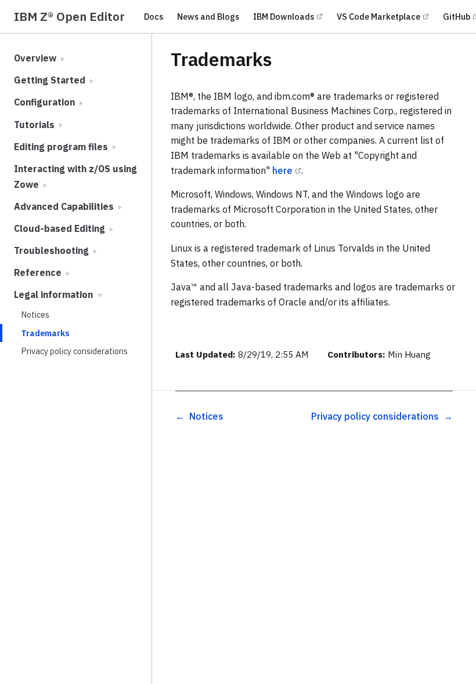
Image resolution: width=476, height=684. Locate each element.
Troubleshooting (52, 250)
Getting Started (51, 80)
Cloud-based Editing (60, 228)
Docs (153, 16)
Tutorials (35, 124)
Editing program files (62, 146)
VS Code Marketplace (378, 16)
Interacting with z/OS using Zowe (75, 176)
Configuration (45, 102)
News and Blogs (208, 16)
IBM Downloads (283, 16)
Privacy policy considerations (74, 350)
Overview (36, 58)
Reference (39, 272)
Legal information (54, 294)
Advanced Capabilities (65, 206)
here (282, 170)
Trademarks (45, 333)
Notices (35, 314)
